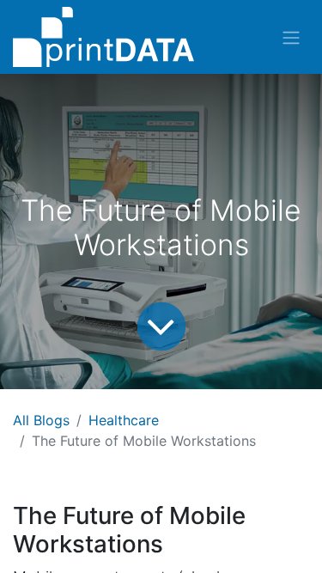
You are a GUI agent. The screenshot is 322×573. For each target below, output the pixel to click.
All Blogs (41, 420)
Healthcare (123, 420)
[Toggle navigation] (291, 37)
